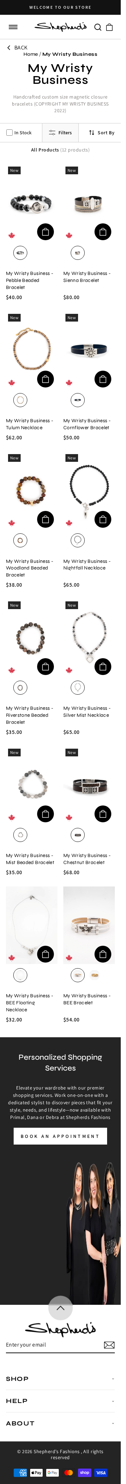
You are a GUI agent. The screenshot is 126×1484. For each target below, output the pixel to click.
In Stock (22, 132)
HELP (17, 1401)
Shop (17, 1379)
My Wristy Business (69, 54)
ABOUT (20, 1423)
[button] (13, 27)
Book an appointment (60, 1136)
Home (30, 54)
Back (21, 47)
